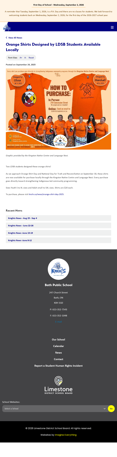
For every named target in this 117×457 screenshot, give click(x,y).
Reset (31, 57)
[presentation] (112, 27)
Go (111, 408)
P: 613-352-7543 (58, 309)
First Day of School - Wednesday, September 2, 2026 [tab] (58, 4)
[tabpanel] (58, 13)
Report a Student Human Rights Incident (58, 365)
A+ (21, 57)
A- (25, 57)
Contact (58, 359)
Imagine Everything (65, 435)
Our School (58, 339)
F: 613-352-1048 (58, 315)
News (58, 352)
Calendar (58, 346)
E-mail (58, 321)
